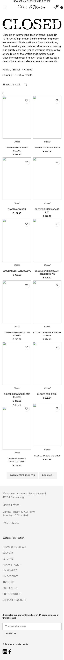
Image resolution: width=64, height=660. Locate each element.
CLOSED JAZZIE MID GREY (47, 455)
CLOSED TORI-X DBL (47, 394)
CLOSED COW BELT (17, 209)
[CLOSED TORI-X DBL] (47, 363)
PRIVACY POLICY (12, 564)
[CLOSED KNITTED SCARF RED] (47, 178)
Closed (17, 142)
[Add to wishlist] (27, 100)
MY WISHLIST (10, 570)
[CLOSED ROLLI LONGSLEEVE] (17, 240)
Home (6, 69)
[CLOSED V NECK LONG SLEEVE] (17, 117)
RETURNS (8, 558)
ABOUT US (8, 582)
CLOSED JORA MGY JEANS (47, 147)
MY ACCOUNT (10, 576)
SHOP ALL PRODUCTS (14, 600)
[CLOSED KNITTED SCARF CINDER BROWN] (47, 240)
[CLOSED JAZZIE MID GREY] (47, 425)
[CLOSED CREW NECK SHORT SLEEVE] (47, 301)
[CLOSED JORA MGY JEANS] (47, 117)
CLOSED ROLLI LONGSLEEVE (17, 271)
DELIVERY (8, 552)
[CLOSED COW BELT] (17, 178)
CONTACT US (10, 588)
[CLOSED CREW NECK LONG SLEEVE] (17, 301)
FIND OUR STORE (12, 594)
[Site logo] (32, 7)
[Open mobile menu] (4, 7)
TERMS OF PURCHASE (15, 547)
